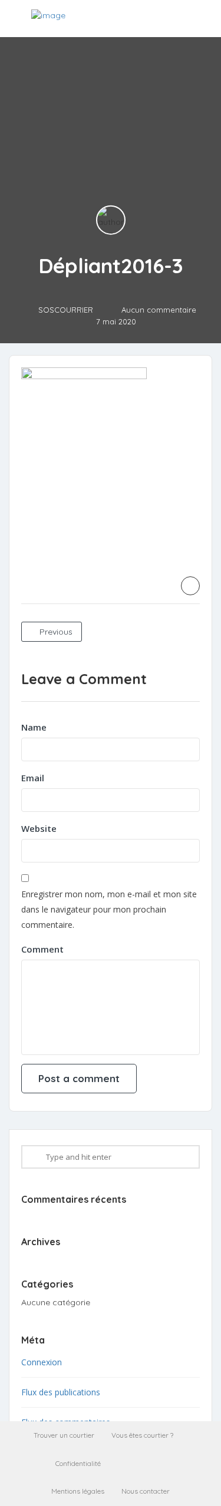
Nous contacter (145, 1491)
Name (34, 727)
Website (39, 828)
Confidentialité (78, 1463)
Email (32, 778)
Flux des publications (60, 1392)
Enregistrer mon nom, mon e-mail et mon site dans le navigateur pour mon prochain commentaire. (109, 909)
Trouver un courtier (64, 1435)
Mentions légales (77, 1491)
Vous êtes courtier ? (142, 1435)
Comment (42, 949)
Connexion (41, 1362)
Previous (54, 631)
